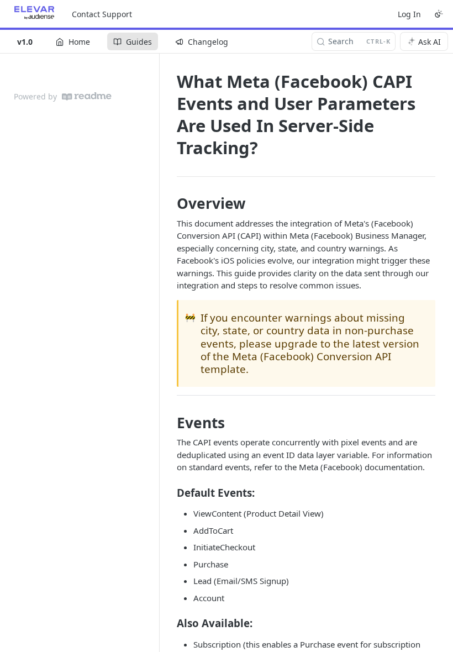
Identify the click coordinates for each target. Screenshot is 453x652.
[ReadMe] (87, 96)
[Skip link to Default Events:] (169, 492)
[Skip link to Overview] (169, 203)
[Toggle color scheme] (438, 14)
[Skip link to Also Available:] (169, 623)
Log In (409, 14)
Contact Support (102, 14)
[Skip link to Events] (169, 422)
